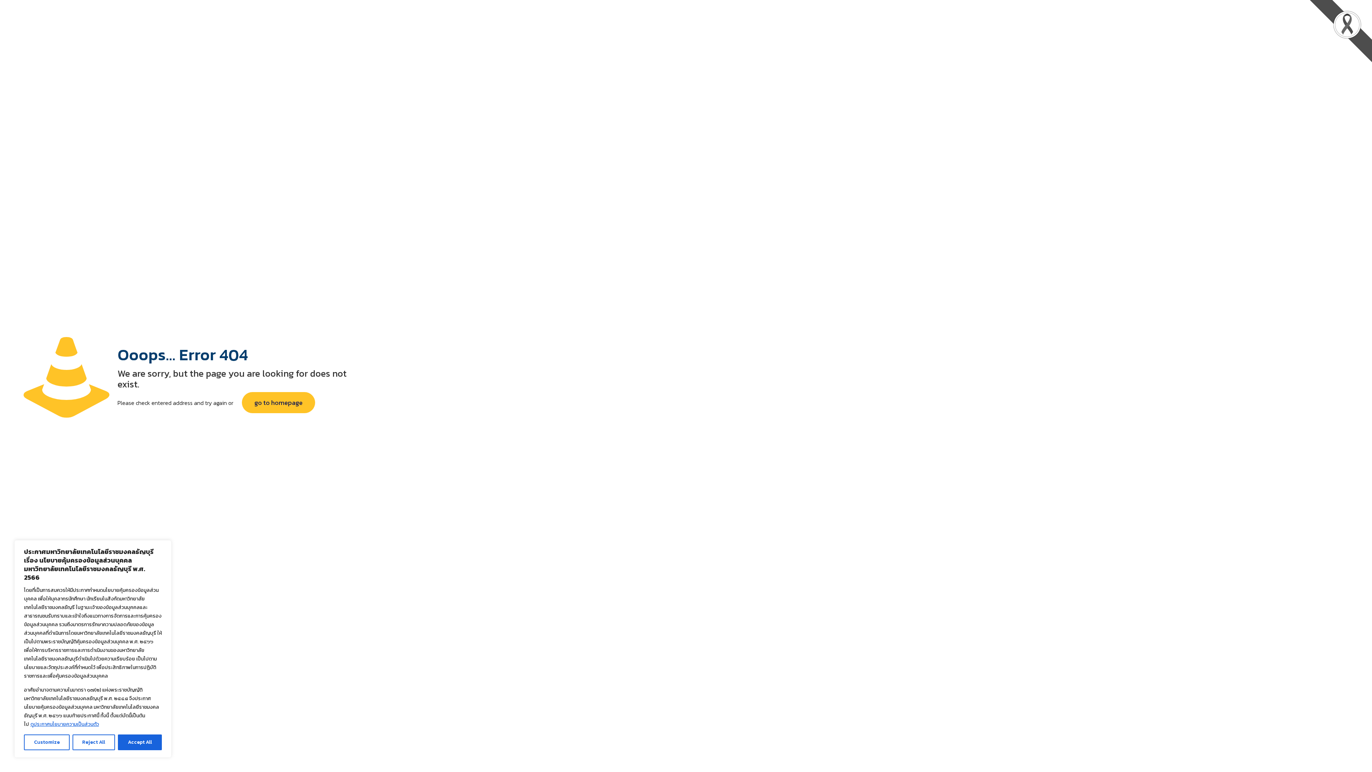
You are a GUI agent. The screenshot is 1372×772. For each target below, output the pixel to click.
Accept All (140, 742)
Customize (47, 742)
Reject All (93, 742)
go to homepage (278, 402)
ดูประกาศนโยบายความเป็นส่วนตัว (64, 724)
